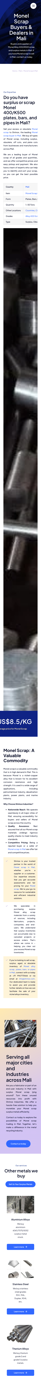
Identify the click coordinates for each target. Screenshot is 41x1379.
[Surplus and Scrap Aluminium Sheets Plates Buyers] (20, 1197)
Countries (30, 210)
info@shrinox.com (27, 979)
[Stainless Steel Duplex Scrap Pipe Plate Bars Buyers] (20, 1261)
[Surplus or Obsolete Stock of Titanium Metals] (20, 1326)
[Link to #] (33, 6)
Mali (27, 187)
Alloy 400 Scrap (33, 216)
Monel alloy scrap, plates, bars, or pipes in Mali (22, 969)
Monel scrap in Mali (17, 849)
